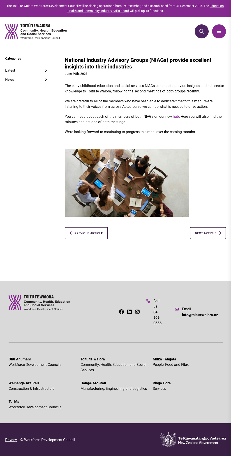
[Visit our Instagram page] (137, 312)
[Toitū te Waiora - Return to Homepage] (36, 31)
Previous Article (88, 233)
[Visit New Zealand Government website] (193, 439)
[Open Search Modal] (202, 31)
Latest (10, 70)
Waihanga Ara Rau (31, 386)
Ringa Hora (162, 386)
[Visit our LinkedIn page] (129, 312)
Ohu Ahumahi (35, 362)
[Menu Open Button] (219, 31)
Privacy (11, 439)
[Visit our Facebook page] (121, 312)
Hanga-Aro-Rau (114, 386)
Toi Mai (35, 404)
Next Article (206, 233)
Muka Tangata (171, 362)
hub (176, 116)
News (9, 79)
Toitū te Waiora (113, 364)
